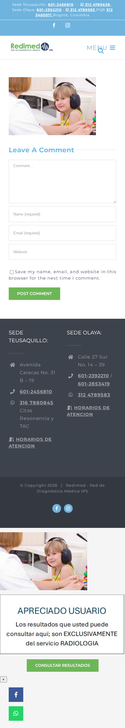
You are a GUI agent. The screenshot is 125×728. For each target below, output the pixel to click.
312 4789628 (97, 4)
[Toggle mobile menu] (113, 48)
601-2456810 (61, 4)
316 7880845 (36, 402)
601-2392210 (49, 10)
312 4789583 (82, 10)
